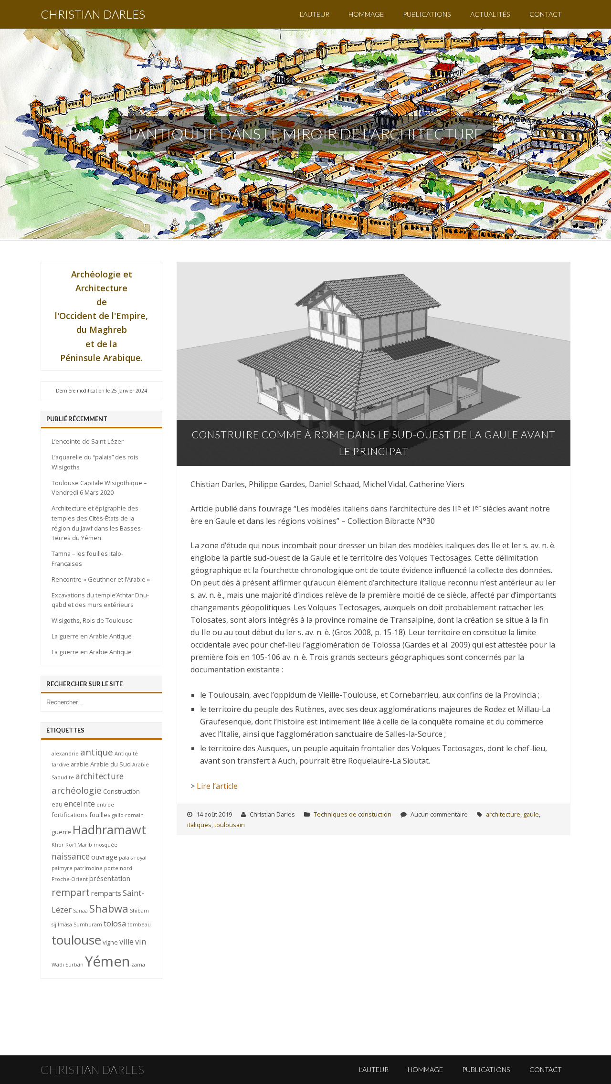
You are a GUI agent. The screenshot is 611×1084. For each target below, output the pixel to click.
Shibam (139, 910)
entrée (105, 804)
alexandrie (65, 753)
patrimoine (88, 868)
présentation (109, 878)
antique (96, 752)
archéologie (77, 790)
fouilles (100, 814)
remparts (106, 893)
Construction (121, 791)
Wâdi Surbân (68, 964)
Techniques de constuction (352, 814)
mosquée (105, 844)
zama (138, 964)
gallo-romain (128, 815)
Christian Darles (93, 14)
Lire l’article (217, 786)
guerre (61, 832)
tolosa (115, 923)
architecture (503, 814)
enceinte (79, 803)
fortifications (70, 814)
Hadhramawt (109, 829)
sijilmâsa (62, 924)
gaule (531, 814)
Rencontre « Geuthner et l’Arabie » (101, 579)
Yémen (107, 961)
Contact (545, 14)
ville (126, 941)
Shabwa (108, 908)
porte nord (118, 868)
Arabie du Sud (110, 764)
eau (57, 804)
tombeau (139, 924)
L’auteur (314, 14)
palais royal (133, 857)
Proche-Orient (70, 879)
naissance (71, 856)
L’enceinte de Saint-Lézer (88, 441)
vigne (110, 942)
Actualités (490, 14)
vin (140, 941)
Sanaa (80, 910)
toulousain (229, 824)
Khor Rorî (64, 844)
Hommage (366, 14)
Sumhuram (88, 924)
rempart (71, 892)
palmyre (62, 868)
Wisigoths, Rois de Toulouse (92, 620)
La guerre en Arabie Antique (92, 636)
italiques (199, 824)
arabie (80, 764)
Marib (84, 844)
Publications (427, 14)
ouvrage (104, 856)
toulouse (76, 939)
